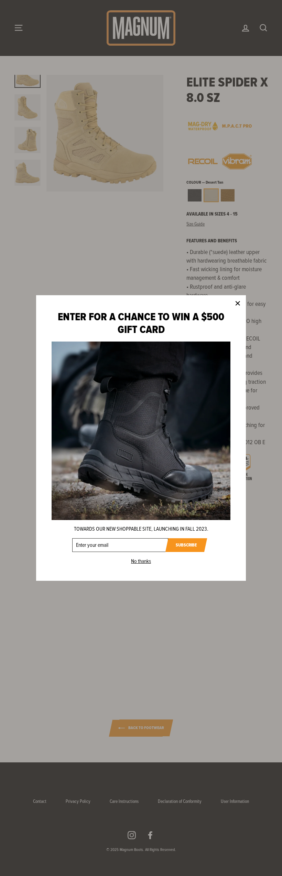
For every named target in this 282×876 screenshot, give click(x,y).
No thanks (141, 561)
